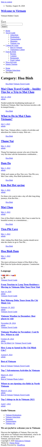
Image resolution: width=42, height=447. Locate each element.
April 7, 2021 (6, 404)
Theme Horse (14, 443)
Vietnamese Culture (17, 50)
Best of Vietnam (16, 47)
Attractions (14, 35)
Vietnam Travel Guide (21, 84)
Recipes (13, 54)
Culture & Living (12, 45)
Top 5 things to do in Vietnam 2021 (18, 399)
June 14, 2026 (6, 292)
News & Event (11, 62)
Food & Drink (11, 52)
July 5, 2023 (5, 124)
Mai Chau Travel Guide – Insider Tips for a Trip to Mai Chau (21, 90)
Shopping (13, 41)
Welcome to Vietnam (13, 10)
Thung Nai (7, 141)
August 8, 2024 (6, 355)
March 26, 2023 (7, 375)
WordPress (21, 445)
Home (8, 31)
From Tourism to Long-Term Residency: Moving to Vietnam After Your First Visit (20, 285)
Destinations (14, 37)
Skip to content (6, 2)
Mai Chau (7, 207)
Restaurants (14, 58)
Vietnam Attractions (13, 417)
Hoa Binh (9, 84)
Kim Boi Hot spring (13, 185)
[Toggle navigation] (2, 20)
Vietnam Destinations (13, 415)
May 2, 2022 (5, 168)
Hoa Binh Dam (10, 251)
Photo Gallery (18, 379)
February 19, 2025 (8, 307)
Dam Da (6, 163)
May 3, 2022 (5, 146)
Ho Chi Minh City (7, 343)
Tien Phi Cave (9, 229)
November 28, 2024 (8, 323)
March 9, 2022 (6, 391)
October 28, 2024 (7, 339)
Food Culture (15, 60)
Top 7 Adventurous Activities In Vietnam (20, 370)
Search (3, 22)
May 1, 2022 (5, 234)
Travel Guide (10, 33)
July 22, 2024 (6, 97)
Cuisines (13, 56)
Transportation (15, 39)
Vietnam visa (15, 43)
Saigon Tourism (11, 64)
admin (3, 99)
